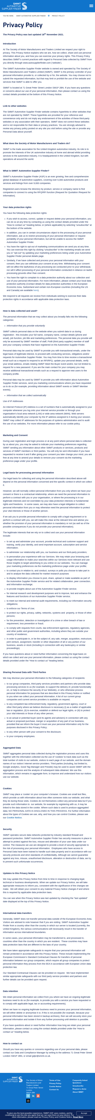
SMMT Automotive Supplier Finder (31, 16)
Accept (84, 1113)
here (35, 290)
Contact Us (54, 1090)
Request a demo (79, 1089)
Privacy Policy (58, 16)
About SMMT (78, 1092)
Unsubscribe (78, 1086)
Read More (78, 1117)
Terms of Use (54, 1080)
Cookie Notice (55, 1086)
